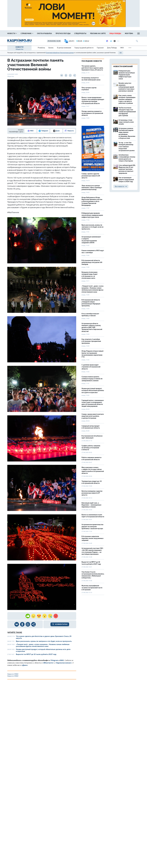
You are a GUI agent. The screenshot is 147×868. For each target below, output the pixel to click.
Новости (11, 33)
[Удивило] (44, 616)
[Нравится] (28, 616)
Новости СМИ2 (12, 674)
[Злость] (55, 616)
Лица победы (115, 33)
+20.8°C (71, 41)
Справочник (26, 33)
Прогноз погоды (63, 33)
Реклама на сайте (98, 33)
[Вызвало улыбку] (33, 616)
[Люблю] (39, 616)
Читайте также (14, 632)
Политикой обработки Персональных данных (60, 52)
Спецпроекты (80, 33)
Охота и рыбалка (44, 33)
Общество (19, 49)
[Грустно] (50, 616)
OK (121, 53)
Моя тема (129, 33)
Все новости (119, 186)
